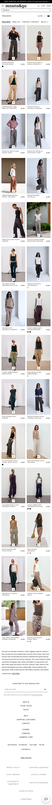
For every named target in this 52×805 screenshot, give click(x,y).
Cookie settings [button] (26, 791)
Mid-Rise (44, 22)
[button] (26, 10)
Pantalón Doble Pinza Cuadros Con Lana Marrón (35, 417)
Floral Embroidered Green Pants (10, 373)
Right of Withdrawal (39, 783)
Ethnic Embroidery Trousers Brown (34, 328)
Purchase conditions (38, 767)
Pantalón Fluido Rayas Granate (10, 240)
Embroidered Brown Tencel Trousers (10, 196)
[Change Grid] (48, 16)
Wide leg (16, 22)
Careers (26, 733)
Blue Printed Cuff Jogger (9, 417)
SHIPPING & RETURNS (26, 720)
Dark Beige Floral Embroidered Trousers (34, 373)
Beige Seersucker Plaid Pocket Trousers (9, 550)
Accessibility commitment (13, 783)
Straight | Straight (30, 22)
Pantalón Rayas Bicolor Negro (8, 63)
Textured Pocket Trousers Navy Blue (10, 284)
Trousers (6, 22)
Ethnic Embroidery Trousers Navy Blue (35, 505)
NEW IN (26, 702)
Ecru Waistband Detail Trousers (36, 461)
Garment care (26, 737)
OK (45, 689)
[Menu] (2, 6)
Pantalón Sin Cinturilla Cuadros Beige (9, 328)
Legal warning (13, 774)
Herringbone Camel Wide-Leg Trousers (9, 107)
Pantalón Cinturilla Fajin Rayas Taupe (35, 151)
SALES (26, 710)
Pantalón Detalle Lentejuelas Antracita (34, 284)
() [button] (44, 6)
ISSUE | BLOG (26, 706)
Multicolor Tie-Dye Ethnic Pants (34, 638)
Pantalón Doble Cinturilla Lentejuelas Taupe (34, 196)
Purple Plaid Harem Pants (35, 594)
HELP (26, 716)
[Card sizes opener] (13, 58)
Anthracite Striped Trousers (9, 594)
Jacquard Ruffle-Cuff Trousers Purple (10, 505)
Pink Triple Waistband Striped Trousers (10, 638)
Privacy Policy (37, 695)
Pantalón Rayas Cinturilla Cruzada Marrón (34, 107)
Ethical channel (38, 774)
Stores (26, 729)
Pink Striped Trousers (32, 550)
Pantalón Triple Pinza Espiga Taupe (10, 151)
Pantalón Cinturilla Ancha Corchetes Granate (35, 63)
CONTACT (26, 723)
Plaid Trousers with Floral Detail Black (10, 461)
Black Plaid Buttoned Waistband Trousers (35, 240)
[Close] (49, 1)
